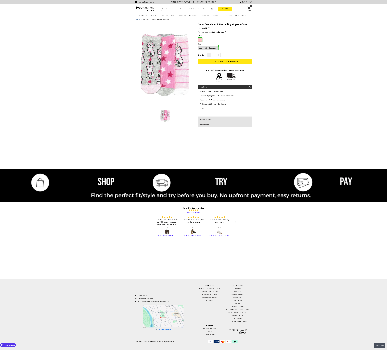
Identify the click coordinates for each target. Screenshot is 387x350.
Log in (210, 331)
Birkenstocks (193, 16)
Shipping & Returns (237, 294)
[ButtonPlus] (219, 55)
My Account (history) (209, 328)
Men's (163, 16)
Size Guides (238, 318)
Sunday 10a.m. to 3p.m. (210, 294)
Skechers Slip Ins (237, 315)
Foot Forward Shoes (154, 341)
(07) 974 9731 (247, 2)
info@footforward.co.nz (146, 2)
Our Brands (143, 16)
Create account (210, 334)
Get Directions (209, 300)
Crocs (204, 16)
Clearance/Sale (240, 16)
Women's (153, 16)
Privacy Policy (237, 297)
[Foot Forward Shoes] (145, 9)
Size (199, 44)
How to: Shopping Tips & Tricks (237, 312)
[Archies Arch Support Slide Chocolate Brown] (167, 232)
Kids (172, 16)
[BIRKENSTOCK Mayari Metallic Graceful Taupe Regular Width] (193, 232)
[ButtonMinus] (209, 55)
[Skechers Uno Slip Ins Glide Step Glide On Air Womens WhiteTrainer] (219, 232)
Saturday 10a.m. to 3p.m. (209, 291)
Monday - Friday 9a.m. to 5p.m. (209, 288)
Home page (138, 19)
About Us (238, 288)
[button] (152, 222)
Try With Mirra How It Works (237, 321)
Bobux (181, 16)
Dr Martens (215, 16)
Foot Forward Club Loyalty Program (237, 309)
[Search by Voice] (212, 9)
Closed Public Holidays (209, 297)
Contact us (237, 291)
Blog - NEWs (238, 300)
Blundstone (228, 16)
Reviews (237, 303)
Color (200, 36)
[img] (193, 210)
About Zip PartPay (238, 306)
